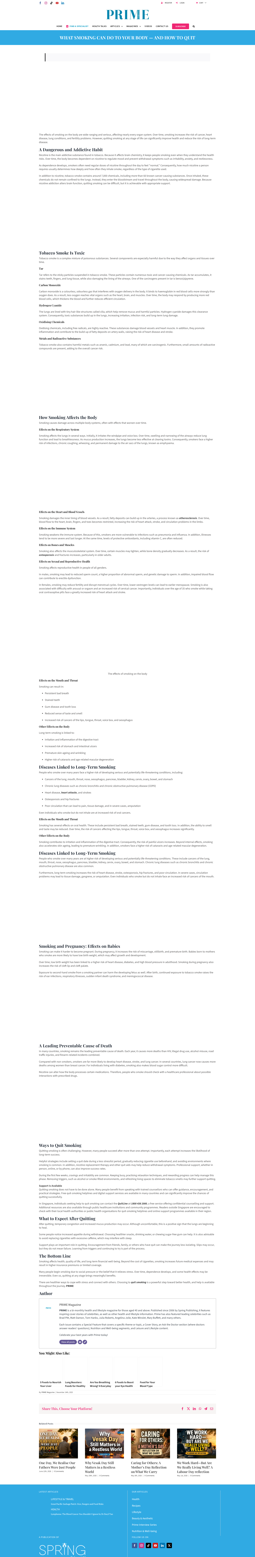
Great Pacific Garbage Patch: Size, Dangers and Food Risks (77, 1504)
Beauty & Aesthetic (142, 1518)
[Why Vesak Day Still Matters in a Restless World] (104, 1430)
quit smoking (138, 1282)
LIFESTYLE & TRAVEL (62, 1499)
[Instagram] (141, 1545)
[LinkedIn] (162, 1545)
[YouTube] (155, 1545)
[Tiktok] (148, 1545)
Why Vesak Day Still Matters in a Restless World (100, 1467)
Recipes (136, 1506)
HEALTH (55, 1509)
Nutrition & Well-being (144, 1531)
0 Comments (59, 1471)
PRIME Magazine (70, 1305)
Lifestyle (136, 1512)
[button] (194, 26)
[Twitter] (169, 1545)
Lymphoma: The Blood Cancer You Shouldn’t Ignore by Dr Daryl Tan (82, 1514)
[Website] (85, 1342)
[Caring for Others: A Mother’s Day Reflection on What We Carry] (150, 1430)
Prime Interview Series (144, 1525)
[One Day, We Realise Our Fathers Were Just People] (58, 1430)
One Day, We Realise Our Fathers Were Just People (57, 1465)
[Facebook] (134, 1545)
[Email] (80, 1342)
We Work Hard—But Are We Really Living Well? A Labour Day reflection (195, 1467)
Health (135, 1499)
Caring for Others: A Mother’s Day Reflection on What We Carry (148, 1467)
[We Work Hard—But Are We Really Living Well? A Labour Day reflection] (196, 1430)
